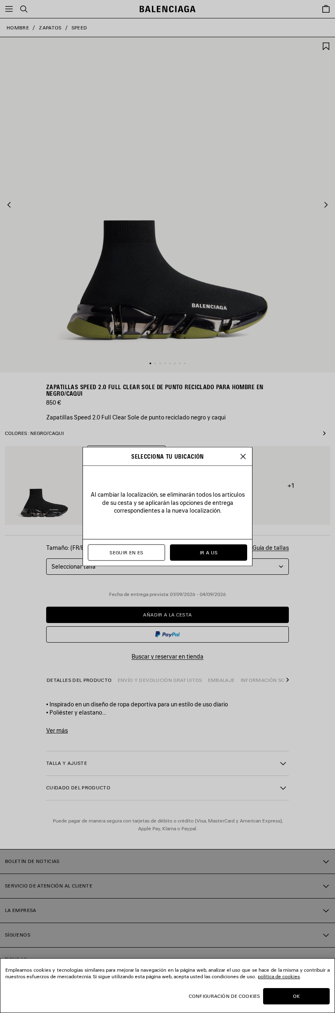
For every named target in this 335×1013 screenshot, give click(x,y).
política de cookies (279, 976)
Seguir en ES (126, 552)
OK (296, 996)
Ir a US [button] (209, 552)
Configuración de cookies (224, 996)
